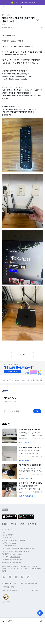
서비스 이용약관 (18, 584)
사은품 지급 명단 (32, 524)
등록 (37, 411)
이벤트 (21, 524)
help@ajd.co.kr (15, 557)
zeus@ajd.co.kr (24, 551)
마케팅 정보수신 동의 (31, 584)
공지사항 (14, 524)
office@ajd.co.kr (15, 562)
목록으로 (23, 355)
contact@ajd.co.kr (16, 554)
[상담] (40, 613)
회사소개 (5, 524)
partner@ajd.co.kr (16, 559)
